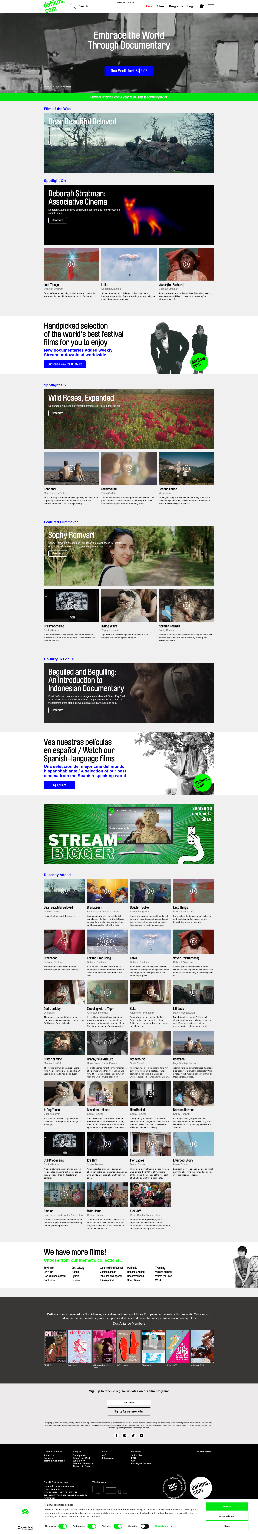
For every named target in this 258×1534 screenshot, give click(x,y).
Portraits (132, 1267)
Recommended (135, 1276)
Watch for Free (163, 1276)
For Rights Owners (141, 1463)
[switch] (91, 1526)
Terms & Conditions (54, 1460)
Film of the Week (58, 109)
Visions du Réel (163, 1271)
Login (191, 6)
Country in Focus (59, 659)
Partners (48, 1458)
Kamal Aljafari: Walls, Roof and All (57, 86)
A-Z (104, 1455)
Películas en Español (111, 1276)
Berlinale (49, 1267)
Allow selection (227, 1516)
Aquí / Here (59, 785)
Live (149, 6)
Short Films (133, 1280)
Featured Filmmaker (61, 522)
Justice (76, 1280)
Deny (227, 1526)
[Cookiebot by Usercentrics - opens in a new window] (25, 1528)
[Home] (54, 6)
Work (158, 1280)
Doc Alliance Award (55, 1276)
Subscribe (136, 1455)
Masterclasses (108, 1271)
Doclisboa (49, 1280)
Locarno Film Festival (111, 1267)
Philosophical (107, 1280)
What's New (79, 1460)
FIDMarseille (147, 1365)
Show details (161, 1526)
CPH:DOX (48, 1271)
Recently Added (57, 875)
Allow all (227, 1506)
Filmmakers (108, 1458)
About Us (49, 1455)
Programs (176, 6)
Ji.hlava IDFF (171, 1365)
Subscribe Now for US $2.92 (65, 364)
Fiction (75, 1271)
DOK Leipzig (78, 1267)
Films (161, 6)
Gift (133, 1460)
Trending (160, 1267)
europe (131, 2)
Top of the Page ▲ (204, 1451)
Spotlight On (55, 181)
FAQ (133, 1458)
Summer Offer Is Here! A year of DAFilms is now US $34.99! (129, 97)
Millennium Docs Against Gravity (103, 1366)
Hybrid (75, 1276)
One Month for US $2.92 (129, 71)
